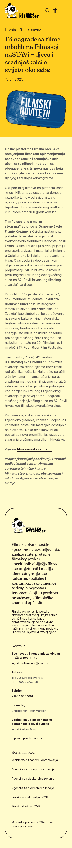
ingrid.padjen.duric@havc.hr (30, 663)
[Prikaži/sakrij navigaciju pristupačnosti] (55, 10)
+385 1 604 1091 (22, 696)
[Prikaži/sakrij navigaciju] (47, 10)
